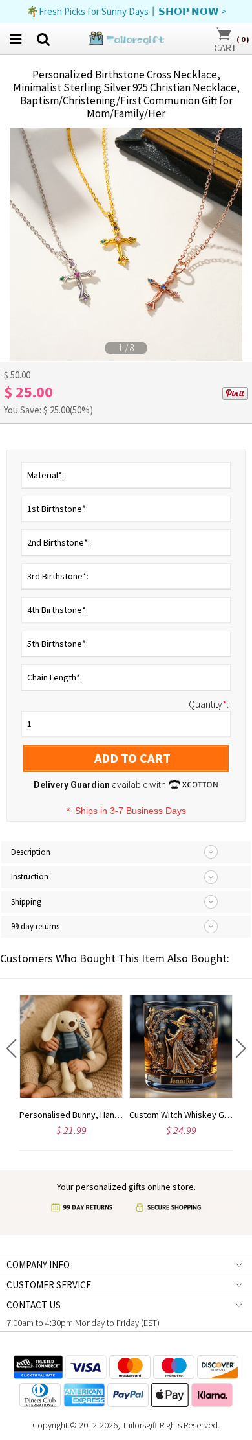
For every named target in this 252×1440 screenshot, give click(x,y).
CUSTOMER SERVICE (48, 1285)
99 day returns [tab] (35, 926)
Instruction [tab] (29, 876)
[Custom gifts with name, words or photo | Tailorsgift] (126, 37)
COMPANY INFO (38, 1265)
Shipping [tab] (26, 901)
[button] (11, 1048)
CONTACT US (33, 1305)
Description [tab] (30, 851)
